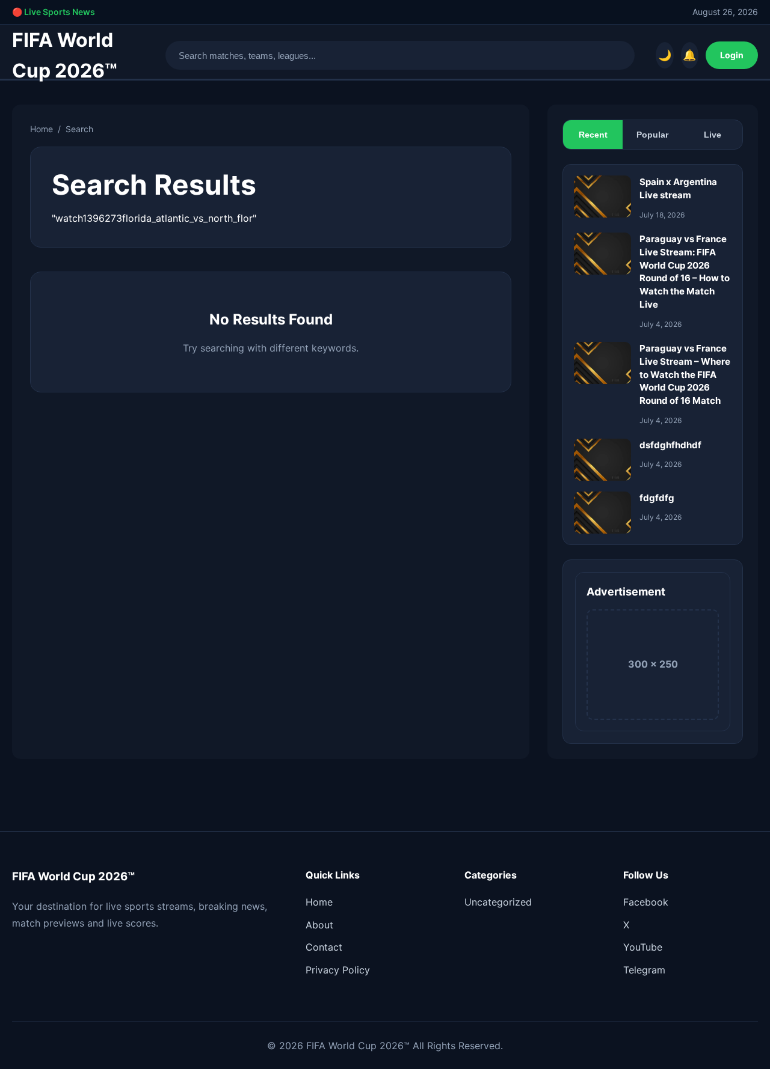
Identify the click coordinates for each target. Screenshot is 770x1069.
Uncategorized (498, 902)
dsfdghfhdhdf (670, 445)
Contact (324, 947)
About (319, 925)
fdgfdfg (656, 498)
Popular (652, 134)
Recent (593, 134)
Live (712, 134)
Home (41, 129)
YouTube (642, 947)
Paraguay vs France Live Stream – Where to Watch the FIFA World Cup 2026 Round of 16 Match (684, 374)
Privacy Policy (338, 970)
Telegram (644, 970)
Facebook (645, 902)
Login (732, 55)
